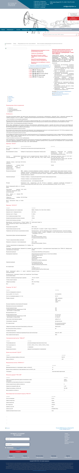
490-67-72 (33, 70)
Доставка (10, 100)
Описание (10, 96)
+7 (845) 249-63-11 (37, 5)
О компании (67, 434)
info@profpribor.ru (70, 6)
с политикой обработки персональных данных (21, 448)
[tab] (40, 96)
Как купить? (67, 437)
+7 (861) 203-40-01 (37, 3)
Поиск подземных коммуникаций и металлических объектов (49, 43)
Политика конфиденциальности (39, 470)
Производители (25, 29)
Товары (14, 43)
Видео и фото (11, 97)
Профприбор (8, 43)
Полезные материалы (69, 442)
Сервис (9, 101)
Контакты (33, 29)
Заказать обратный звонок (73, 18)
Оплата (9, 98)
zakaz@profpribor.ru (66, 429)
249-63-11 (33, 77)
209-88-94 (33, 73)
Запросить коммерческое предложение (39, 65)
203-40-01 (33, 75)
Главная (3, 29)
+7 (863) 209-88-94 (37, 4)
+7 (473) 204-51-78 (37, 1)
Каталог (18, 29)
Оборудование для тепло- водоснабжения (27, 43)
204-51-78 (33, 71)
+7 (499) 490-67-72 (11, 457)
